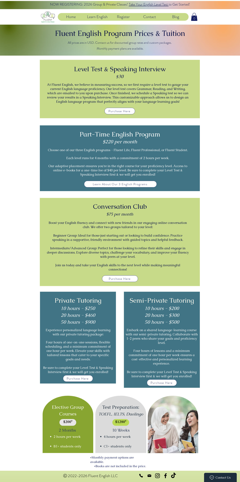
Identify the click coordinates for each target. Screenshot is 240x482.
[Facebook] (165, 476)
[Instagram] (157, 476)
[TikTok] (173, 476)
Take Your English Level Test (149, 4)
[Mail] (149, 476)
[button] (97, 17)
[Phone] (141, 476)
